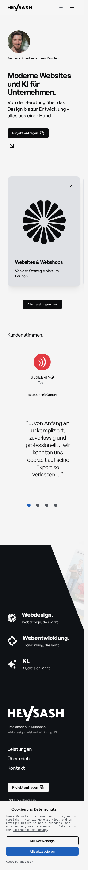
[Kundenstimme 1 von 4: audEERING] (28, 505)
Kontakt (16, 768)
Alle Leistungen (39, 304)
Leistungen (20, 749)
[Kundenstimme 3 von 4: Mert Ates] (46, 505)
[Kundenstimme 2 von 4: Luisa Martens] (37, 505)
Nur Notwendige (42, 841)
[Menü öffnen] (72, 7)
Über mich (19, 758)
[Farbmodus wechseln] (61, 7)
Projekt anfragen (25, 133)
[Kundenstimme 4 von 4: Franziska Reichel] (55, 505)
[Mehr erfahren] (12, 146)
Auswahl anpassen (19, 861)
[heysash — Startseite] (20, 7)
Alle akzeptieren (42, 851)
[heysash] (36, 713)
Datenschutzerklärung (30, 830)
